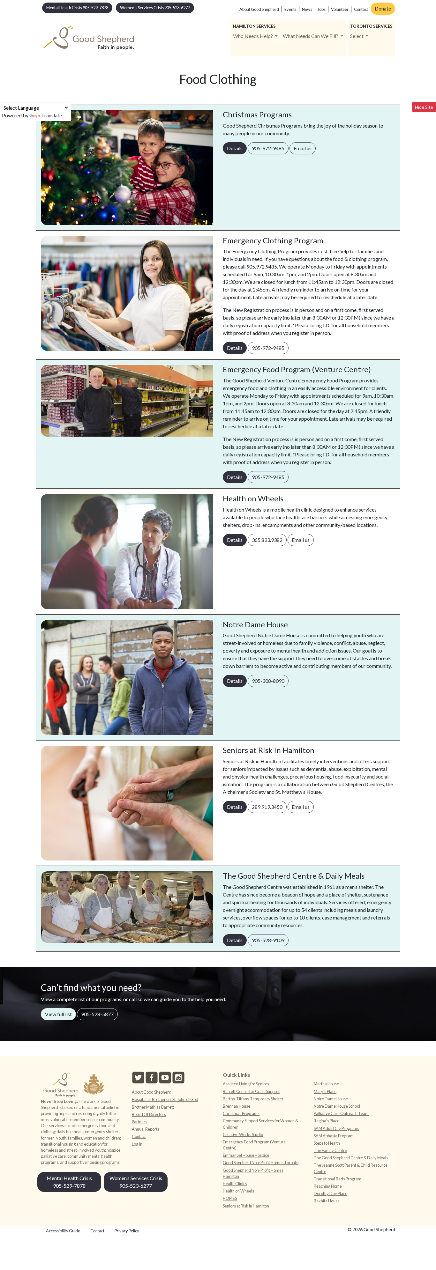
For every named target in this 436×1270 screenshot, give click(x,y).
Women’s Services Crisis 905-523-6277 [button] (155, 7)
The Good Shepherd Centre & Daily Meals (351, 1157)
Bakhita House (327, 1200)
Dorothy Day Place (330, 1193)
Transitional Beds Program (337, 1178)
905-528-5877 (97, 1014)
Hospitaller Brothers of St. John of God (165, 1099)
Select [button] (357, 36)
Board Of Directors (149, 1114)
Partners (139, 1121)
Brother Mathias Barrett (153, 1107)
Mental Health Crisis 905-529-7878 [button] (77, 7)
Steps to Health (327, 1143)
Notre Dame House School (337, 1106)
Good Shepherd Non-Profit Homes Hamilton (253, 1173)
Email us (303, 148)
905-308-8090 (268, 681)
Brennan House (236, 1106)
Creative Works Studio (243, 1134)
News (307, 9)
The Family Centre (330, 1150)
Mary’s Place (325, 1091)
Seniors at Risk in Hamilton (246, 1205)
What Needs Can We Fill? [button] (311, 36)
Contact (361, 9)
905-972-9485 (268, 148)
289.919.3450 (267, 807)
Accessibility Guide (63, 1230)
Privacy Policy (127, 1230)
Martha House (326, 1083)
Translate (51, 115)
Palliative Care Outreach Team (341, 1113)
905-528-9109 (268, 940)
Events (290, 9)
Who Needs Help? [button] (253, 36)
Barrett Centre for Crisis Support (251, 1091)
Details (237, 148)
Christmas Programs (241, 1113)
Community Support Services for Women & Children (260, 1123)
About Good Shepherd (259, 9)
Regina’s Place (326, 1120)
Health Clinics (235, 1183)
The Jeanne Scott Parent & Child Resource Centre (350, 1168)
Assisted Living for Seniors (246, 1083)
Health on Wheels (238, 1190)
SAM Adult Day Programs (336, 1128)
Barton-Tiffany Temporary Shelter (253, 1098)
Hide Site (424, 107)
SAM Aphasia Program (334, 1135)
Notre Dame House (331, 1098)
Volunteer (340, 9)
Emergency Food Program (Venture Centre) (254, 1144)
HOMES (230, 1198)
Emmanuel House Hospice (246, 1155)
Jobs (322, 9)
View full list (58, 1014)
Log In (137, 1144)
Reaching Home (328, 1186)
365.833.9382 (267, 540)
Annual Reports (145, 1129)
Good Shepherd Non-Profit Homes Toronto (260, 1162)
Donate (383, 8)
